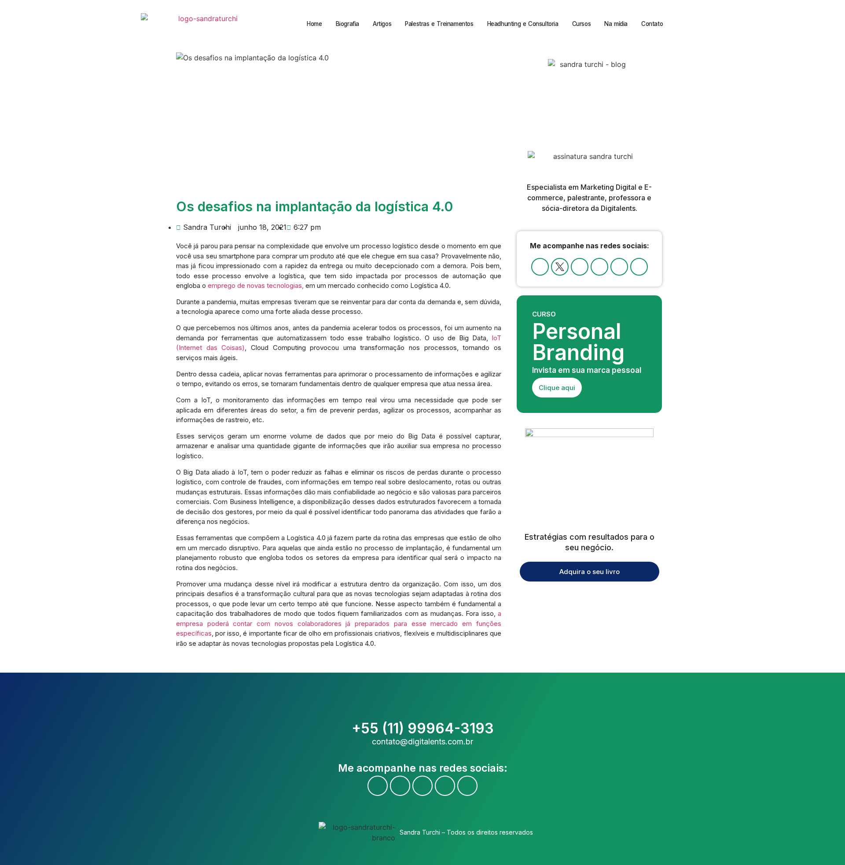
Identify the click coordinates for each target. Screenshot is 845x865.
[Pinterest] (639, 267)
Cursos (581, 23)
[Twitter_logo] (560, 267)
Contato (652, 23)
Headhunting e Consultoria (522, 23)
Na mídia (616, 23)
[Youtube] (579, 267)
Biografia (347, 23)
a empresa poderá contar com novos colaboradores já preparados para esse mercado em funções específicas (338, 623)
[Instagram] (599, 267)
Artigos (382, 23)
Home (314, 23)
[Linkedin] (619, 267)
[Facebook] (540, 267)
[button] (708, 24)
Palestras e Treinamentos (439, 23)
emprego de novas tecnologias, (256, 285)
